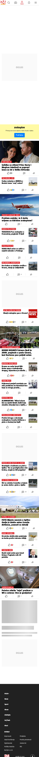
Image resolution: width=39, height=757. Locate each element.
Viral (6, 725)
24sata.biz (23, 743)
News (6, 699)
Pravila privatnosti (25, 739)
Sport (6, 704)
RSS (21, 746)
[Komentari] (24, 173)
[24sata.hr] (3, 2)
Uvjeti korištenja (9, 739)
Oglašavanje (8, 743)
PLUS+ (7, 693)
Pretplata (23, 736)
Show (6, 709)
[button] (8, 2)
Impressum (7, 736)
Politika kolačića (9, 746)
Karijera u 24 (8, 750)
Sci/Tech (7, 720)
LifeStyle (8, 715)
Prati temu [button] (19, 135)
